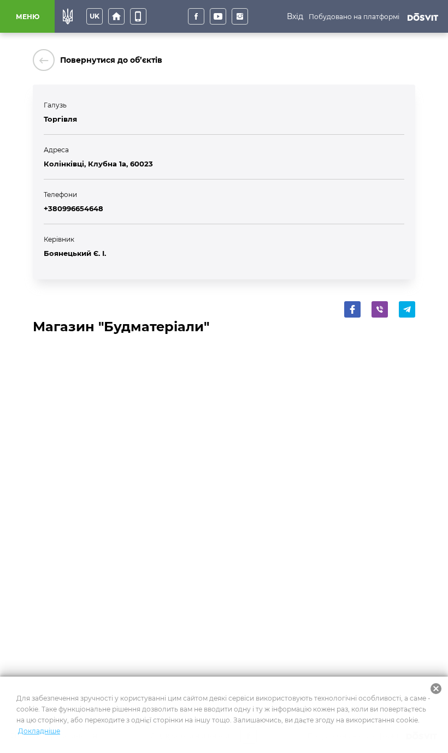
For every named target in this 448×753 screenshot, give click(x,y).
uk (94, 16)
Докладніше (39, 731)
